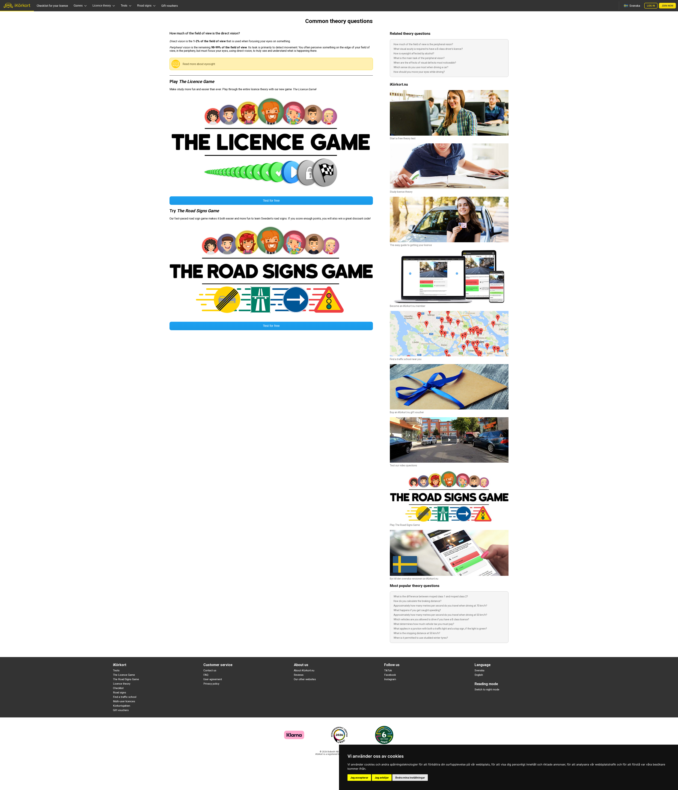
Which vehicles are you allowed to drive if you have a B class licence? (431, 619)
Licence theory (121, 683)
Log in (651, 5)
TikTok (388, 670)
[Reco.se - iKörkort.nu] (339, 735)
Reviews (299, 674)
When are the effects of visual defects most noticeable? (425, 62)
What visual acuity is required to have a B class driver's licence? (428, 48)
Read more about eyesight (199, 64)
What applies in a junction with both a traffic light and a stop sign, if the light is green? (440, 628)
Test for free (271, 200)
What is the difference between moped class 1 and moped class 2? (431, 596)
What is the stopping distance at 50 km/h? (417, 633)
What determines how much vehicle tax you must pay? (424, 624)
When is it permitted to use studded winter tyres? (421, 637)
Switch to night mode (487, 689)
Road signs (119, 692)
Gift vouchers (169, 5)
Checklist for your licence (52, 5)
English (479, 674)
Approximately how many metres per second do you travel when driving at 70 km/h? (440, 605)
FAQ (205, 674)
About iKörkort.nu (304, 670)
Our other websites (305, 679)
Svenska (479, 670)
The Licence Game (124, 674)
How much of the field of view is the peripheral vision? (423, 44)
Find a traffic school (124, 697)
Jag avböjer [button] (382, 777)
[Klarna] (294, 738)
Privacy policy (211, 683)
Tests (116, 670)
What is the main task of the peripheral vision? (419, 58)
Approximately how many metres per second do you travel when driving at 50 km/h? (440, 614)
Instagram (390, 679)
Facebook (390, 674)
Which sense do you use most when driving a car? (421, 67)
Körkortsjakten (121, 705)
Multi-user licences (124, 701)
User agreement (212, 679)
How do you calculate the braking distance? (417, 601)
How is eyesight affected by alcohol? (414, 53)
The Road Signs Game (126, 679)
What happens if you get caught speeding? (417, 610)
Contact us (209, 670)
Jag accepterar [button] (359, 777)
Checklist (118, 688)
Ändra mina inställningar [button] (410, 777)
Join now (667, 5)
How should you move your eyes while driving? (419, 71)
